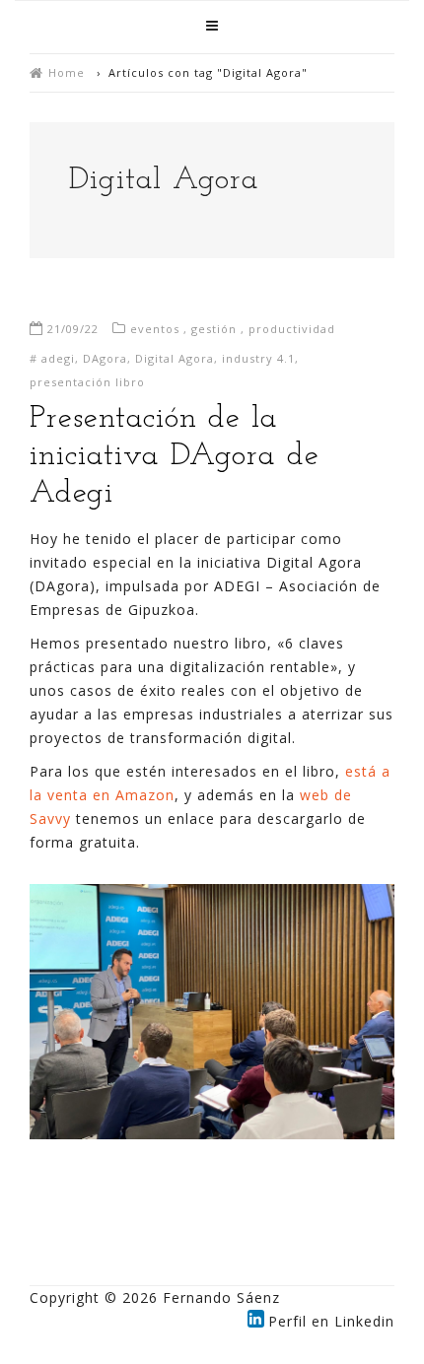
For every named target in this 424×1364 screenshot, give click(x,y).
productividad (291, 328)
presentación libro (87, 382)
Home (66, 72)
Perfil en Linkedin (331, 1321)
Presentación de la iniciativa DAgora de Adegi (174, 456)
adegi (58, 358)
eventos (154, 328)
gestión (214, 328)
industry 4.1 (258, 358)
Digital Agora (174, 358)
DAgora (105, 358)
